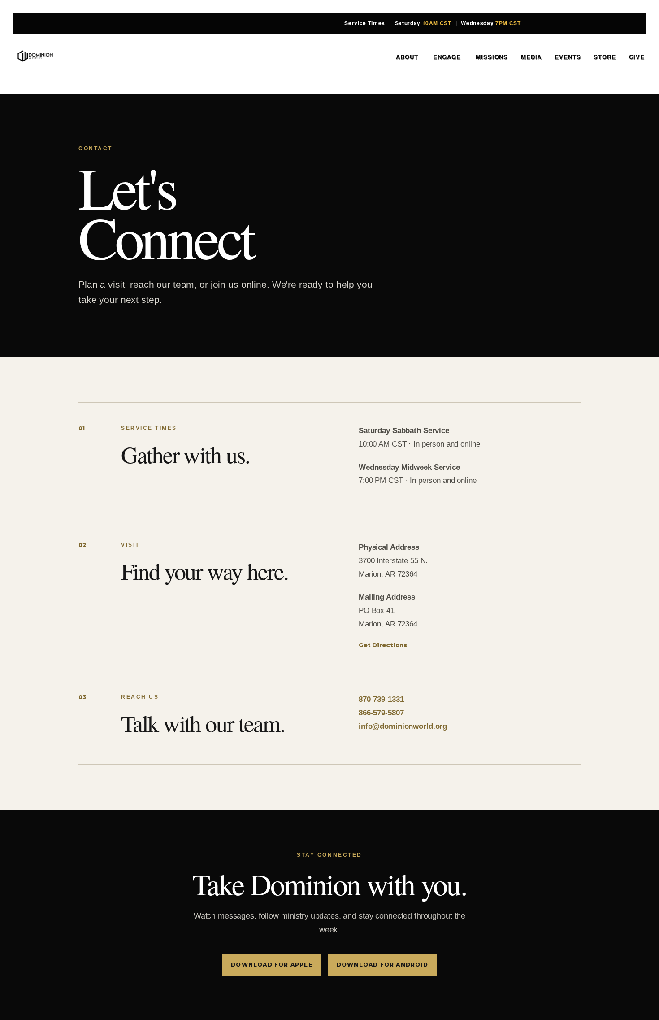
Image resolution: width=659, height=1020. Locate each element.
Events (568, 57)
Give (637, 57)
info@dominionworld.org (403, 726)
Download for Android (382, 964)
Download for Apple (271, 964)
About (408, 57)
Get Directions (383, 644)
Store (605, 57)
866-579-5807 (381, 713)
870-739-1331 (381, 699)
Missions (492, 57)
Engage (448, 57)
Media (531, 57)
